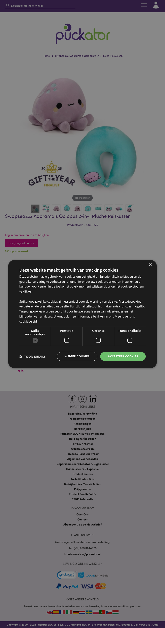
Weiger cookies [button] (77, 356)
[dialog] (82, 314)
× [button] (150, 264)
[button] (32, 356)
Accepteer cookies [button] (123, 356)
